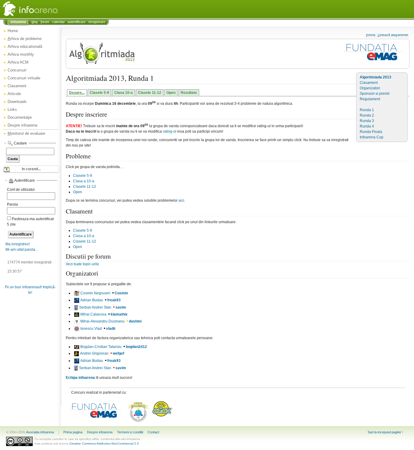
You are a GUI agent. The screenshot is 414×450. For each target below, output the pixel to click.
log (35, 22)
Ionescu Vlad (91, 328)
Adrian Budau (91, 300)
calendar (58, 22)
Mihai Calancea (93, 314)
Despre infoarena (22, 125)
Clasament (17, 86)
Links (12, 109)
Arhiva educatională (25, 46)
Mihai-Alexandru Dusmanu (102, 321)
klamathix (119, 314)
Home (13, 30)
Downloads (17, 101)
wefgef (118, 353)
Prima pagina (72, 432)
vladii (110, 328)
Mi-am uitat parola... (21, 249)
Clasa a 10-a (83, 181)
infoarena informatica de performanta (45, 9)
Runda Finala (371, 132)
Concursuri (17, 70)
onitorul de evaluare (26, 133)
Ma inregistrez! (17, 244)
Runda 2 (367, 115)
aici (181, 200)
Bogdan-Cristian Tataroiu (101, 347)
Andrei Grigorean (94, 353)
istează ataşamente (393, 35)
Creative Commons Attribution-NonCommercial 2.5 (104, 443)
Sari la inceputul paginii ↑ (385, 432)
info (18, 22)
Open (170, 93)
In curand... (31, 169)
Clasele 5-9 (99, 93)
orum (45, 22)
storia (370, 35)
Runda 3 (367, 121)
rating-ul (169, 131)
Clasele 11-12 (149, 93)
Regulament (370, 99)
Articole (14, 93)
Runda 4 (367, 126)
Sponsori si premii (374, 93)
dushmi (135, 321)
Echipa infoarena (80, 378)
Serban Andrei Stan (95, 307)
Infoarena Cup (371, 137)
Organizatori (370, 88)
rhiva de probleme (25, 38)
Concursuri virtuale (24, 78)
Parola (12, 204)
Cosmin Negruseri (95, 293)
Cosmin (121, 293)
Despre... (77, 93)
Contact (153, 432)
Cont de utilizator (21, 189)
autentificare (76, 22)
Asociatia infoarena (40, 432)
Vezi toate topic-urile (82, 264)
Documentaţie (20, 117)
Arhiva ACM (18, 62)
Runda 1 (367, 110)
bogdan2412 (136, 347)
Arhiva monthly (21, 54)
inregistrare (96, 22)
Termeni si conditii (130, 432)
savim (120, 307)
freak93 (114, 300)
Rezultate (189, 93)
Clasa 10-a (123, 93)
